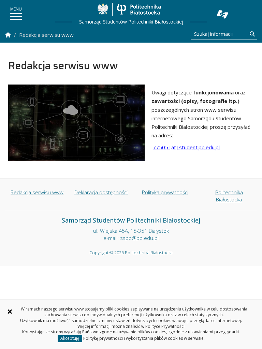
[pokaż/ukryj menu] (16, 16)
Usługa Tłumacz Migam (222, 14)
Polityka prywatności (165, 192)
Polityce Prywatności (165, 326)
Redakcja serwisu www (37, 192)
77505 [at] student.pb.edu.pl (186, 147)
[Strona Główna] (8, 35)
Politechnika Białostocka (138, 9)
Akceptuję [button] (69, 338)
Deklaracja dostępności (101, 192)
